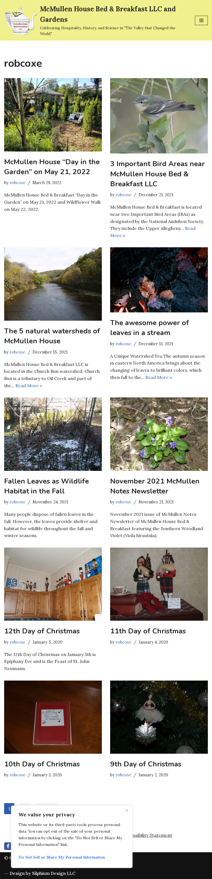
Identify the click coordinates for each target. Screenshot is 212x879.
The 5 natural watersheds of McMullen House (52, 336)
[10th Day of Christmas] (53, 717)
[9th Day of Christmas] (159, 717)
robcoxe (17, 182)
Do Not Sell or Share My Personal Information (61, 857)
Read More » (28, 385)
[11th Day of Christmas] (159, 584)
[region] (71, 837)
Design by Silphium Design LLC (42, 873)
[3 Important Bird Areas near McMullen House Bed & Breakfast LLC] (159, 115)
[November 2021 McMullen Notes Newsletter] (159, 434)
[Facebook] (8, 846)
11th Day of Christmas (148, 631)
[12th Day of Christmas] (53, 584)
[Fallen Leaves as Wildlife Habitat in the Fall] (53, 434)
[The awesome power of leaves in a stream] (159, 279)
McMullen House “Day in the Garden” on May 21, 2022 (52, 167)
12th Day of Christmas (42, 631)
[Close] (126, 810)
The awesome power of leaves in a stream (149, 328)
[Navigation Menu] (201, 20)
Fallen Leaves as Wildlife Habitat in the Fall (46, 486)
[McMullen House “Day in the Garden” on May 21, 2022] (53, 115)
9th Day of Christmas (145, 764)
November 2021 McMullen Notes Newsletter (155, 486)
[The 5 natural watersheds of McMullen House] (53, 284)
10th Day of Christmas (42, 764)
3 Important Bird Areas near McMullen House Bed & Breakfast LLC (157, 174)
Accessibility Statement (147, 835)
